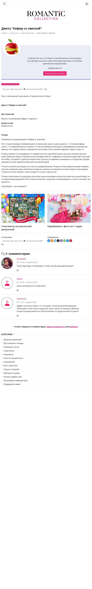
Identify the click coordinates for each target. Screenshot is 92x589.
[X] (58, 240)
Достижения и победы (13, 343)
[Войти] (87, 3)
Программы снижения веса (16, 380)
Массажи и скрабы (12, 373)
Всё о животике (11, 365)
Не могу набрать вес (13, 377)
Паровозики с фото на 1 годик (64, 226)
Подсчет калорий (11, 369)
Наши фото (9, 354)
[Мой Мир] (67, 240)
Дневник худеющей (12, 339)
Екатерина (21, 258)
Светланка (21, 298)
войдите (74, 326)
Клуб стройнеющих (10, 84)
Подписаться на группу (55, 73)
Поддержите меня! (12, 384)
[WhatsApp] (64, 240)
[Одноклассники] (51, 240)
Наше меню (9, 350)
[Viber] (61, 240)
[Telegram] (55, 240)
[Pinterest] (70, 240)
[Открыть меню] (4, 3)
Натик (19, 278)
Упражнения (9, 362)
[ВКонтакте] (48, 240)
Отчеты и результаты (13, 358)
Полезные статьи (11, 347)
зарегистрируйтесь (55, 326)
